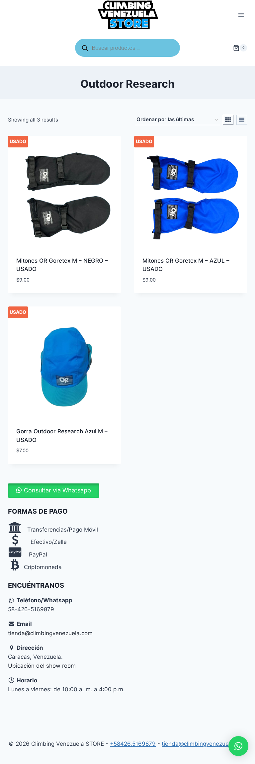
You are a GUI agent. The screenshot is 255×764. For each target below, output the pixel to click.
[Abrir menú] (241, 15)
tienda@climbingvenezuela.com (50, 633)
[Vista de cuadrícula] (228, 120)
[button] (53, 490)
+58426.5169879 (133, 743)
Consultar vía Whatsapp (57, 490)
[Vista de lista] (241, 120)
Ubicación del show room (42, 665)
